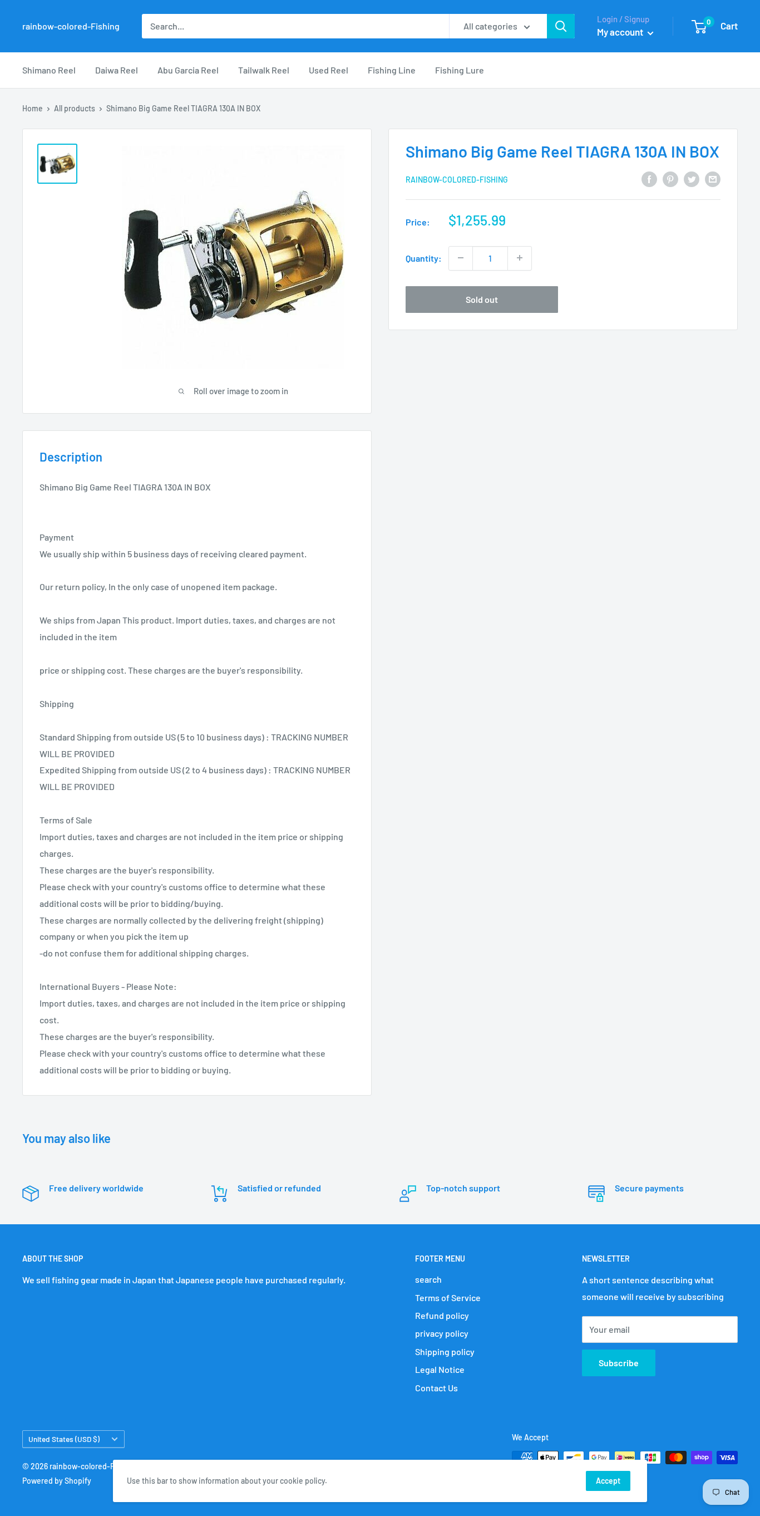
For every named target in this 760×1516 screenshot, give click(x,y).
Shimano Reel (49, 70)
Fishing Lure (459, 70)
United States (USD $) (64, 1439)
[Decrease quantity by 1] (460, 257)
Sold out (482, 298)
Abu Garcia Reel (188, 70)
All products (74, 108)
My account (621, 31)
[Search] (561, 26)
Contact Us (436, 1387)
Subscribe (619, 1362)
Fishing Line (392, 70)
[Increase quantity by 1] (519, 257)
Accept (608, 1480)
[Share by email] (712, 178)
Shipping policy (445, 1351)
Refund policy (442, 1315)
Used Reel (328, 70)
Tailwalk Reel (263, 70)
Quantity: (424, 258)
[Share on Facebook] (649, 178)
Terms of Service (448, 1297)
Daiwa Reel (116, 70)
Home (32, 108)
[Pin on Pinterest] (670, 178)
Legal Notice (440, 1369)
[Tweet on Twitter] (691, 178)
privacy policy (441, 1333)
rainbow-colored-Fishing (457, 179)
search (428, 1279)
